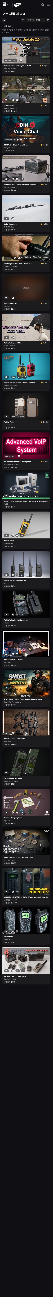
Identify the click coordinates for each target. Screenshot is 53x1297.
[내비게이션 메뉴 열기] (48, 5)
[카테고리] (4, 20)
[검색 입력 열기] (43, 5)
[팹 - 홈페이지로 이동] (17, 4)
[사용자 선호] (48, 20)
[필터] (23, 20)
